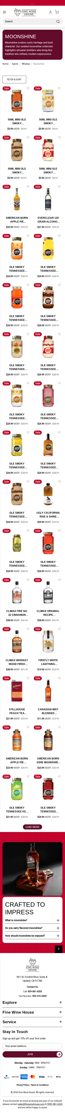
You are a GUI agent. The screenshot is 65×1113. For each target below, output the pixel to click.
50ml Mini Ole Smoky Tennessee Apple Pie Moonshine (17, 121)
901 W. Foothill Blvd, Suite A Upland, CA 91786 (33, 978)
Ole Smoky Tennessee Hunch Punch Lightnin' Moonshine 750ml (17, 318)
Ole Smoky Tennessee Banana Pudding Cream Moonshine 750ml (17, 416)
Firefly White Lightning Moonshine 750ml (48, 662)
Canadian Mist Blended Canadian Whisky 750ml (48, 711)
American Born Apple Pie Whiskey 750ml (17, 220)
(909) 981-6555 (54, 1104)
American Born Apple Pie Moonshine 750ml (17, 760)
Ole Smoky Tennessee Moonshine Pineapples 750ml (17, 465)
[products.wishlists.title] (28, 88)
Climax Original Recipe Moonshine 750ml (48, 613)
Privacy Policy (23, 1085)
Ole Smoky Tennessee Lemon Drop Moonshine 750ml (48, 269)
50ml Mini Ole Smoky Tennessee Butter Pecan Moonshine (17, 170)
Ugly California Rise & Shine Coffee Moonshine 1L (48, 515)
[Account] (50, 12)
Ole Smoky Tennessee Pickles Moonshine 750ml (17, 564)
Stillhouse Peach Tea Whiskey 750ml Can (17, 711)
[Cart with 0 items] (58, 12)
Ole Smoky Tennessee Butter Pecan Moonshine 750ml (17, 515)
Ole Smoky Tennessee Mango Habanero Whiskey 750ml (48, 465)
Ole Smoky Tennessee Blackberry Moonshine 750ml (48, 809)
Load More (32, 827)
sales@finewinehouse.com (31, 1104)
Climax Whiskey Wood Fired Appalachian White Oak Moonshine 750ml (17, 662)
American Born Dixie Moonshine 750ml (48, 760)
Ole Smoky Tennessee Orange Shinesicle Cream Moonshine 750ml (17, 269)
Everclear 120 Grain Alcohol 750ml (48, 220)
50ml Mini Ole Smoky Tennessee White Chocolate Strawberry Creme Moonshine (48, 170)
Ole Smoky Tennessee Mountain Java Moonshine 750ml (48, 318)
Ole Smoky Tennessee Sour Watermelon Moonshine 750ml (48, 416)
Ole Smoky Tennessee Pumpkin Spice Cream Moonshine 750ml (17, 367)
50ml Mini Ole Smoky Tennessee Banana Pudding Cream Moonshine (48, 121)
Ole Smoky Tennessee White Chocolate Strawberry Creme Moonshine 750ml (48, 367)
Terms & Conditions (40, 1085)
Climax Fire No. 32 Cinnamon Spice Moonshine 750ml (17, 613)
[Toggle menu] (4, 12)
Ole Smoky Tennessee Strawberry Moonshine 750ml (48, 564)
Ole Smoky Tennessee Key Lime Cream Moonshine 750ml (17, 809)
